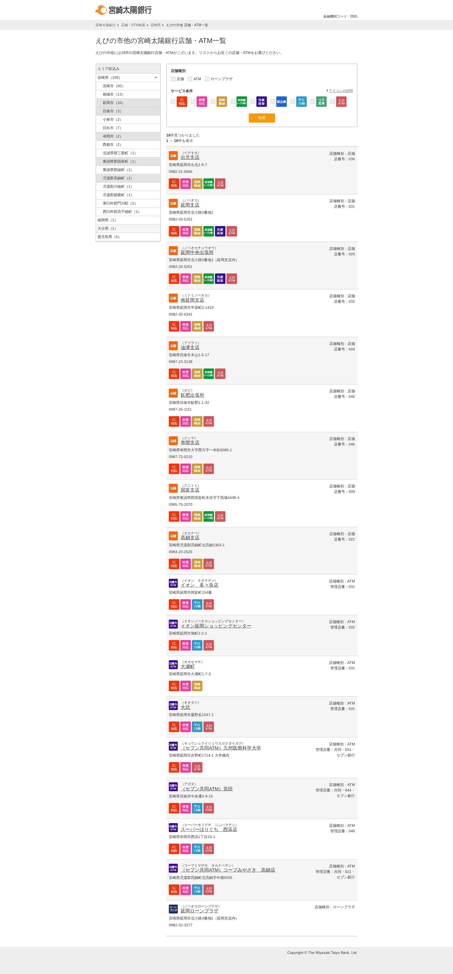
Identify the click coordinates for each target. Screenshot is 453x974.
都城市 (114, 94)
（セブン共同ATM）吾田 (207, 788)
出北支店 (190, 157)
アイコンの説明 (341, 91)
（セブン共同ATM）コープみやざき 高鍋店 (228, 870)
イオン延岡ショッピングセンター (216, 626)
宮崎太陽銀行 (105, 25)
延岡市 (114, 103)
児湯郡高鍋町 (118, 178)
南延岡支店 (192, 300)
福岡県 (108, 220)
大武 (185, 707)
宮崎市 (114, 86)
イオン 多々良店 (199, 585)
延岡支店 (190, 205)
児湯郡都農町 (118, 195)
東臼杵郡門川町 (120, 203)
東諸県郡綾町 (118, 170)
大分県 (108, 228)
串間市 (113, 136)
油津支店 (190, 347)
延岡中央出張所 (197, 252)
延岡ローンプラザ (199, 911)
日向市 (113, 128)
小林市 (113, 119)
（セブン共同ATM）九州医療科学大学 (221, 748)
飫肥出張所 (192, 395)
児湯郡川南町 (118, 186)
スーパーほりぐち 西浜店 (209, 829)
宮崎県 (155, 25)
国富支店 (190, 490)
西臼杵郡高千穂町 (122, 212)
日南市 (113, 111)
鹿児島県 (110, 237)
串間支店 (190, 442)
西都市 (113, 144)
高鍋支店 (190, 537)
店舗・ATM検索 (133, 25)
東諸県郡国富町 (120, 161)
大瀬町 (188, 666)
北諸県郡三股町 (120, 153)
